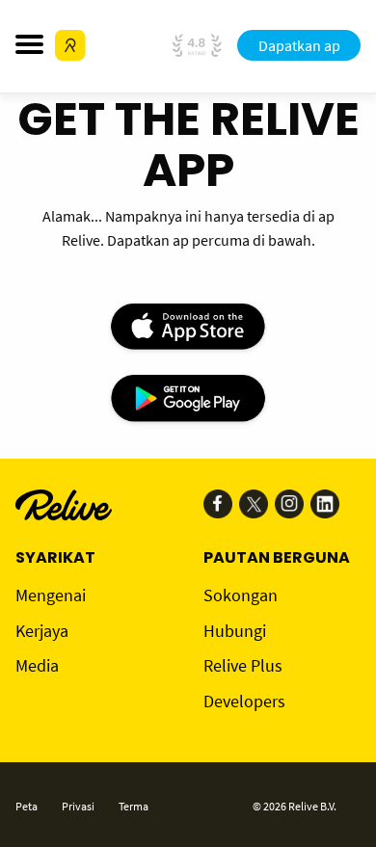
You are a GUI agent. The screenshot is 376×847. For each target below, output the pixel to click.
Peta (26, 806)
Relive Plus (242, 665)
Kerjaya (41, 631)
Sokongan (240, 595)
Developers (244, 701)
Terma (133, 806)
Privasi (78, 806)
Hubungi (234, 631)
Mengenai (50, 595)
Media (37, 665)
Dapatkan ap (299, 45)
